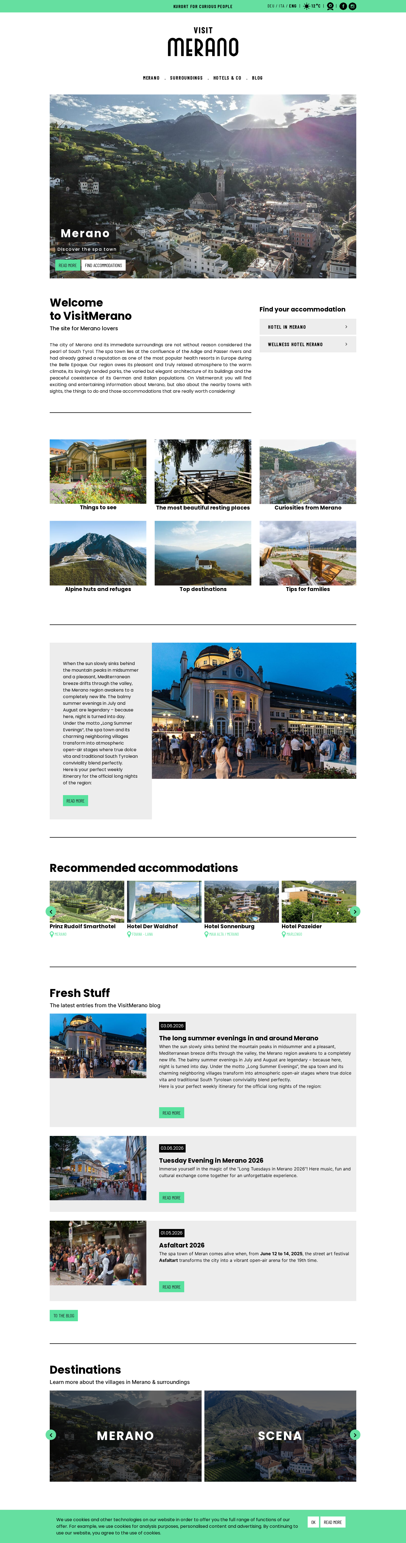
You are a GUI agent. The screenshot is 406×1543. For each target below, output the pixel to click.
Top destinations (203, 589)
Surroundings (189, 78)
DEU (271, 5)
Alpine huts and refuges (98, 589)
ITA (282, 5)
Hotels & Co (230, 78)
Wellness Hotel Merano (295, 344)
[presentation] (51, 911)
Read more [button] (68, 265)
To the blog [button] (63, 1315)
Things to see (98, 507)
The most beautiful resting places (203, 507)
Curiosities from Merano (308, 507)
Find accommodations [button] (103, 265)
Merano (154, 78)
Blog (257, 78)
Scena (280, 1436)
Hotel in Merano (287, 327)
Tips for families (308, 589)
